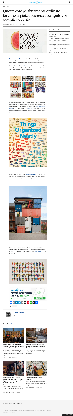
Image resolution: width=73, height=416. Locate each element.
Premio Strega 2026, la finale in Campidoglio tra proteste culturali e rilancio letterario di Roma (13, 346)
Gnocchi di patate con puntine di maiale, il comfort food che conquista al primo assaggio (59, 40)
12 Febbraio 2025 (38, 387)
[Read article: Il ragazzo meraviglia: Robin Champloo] (36, 368)
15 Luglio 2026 (13, 357)
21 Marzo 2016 (18, 24)
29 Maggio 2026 (40, 355)
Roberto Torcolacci (31, 355)
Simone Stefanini (8, 24)
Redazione (6, 357)
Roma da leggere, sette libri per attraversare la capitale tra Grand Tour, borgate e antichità (35, 346)
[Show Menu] (3, 2)
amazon (14, 306)
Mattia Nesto (30, 387)
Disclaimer (19, 403)
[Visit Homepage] (36, 2)
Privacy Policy (12, 403)
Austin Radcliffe (30, 174)
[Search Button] (69, 2)
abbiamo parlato (39, 251)
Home (4, 6)
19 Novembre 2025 (16, 392)
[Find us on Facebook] (69, 409)
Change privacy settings (67, 414)
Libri (8, 6)
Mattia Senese (7, 392)
